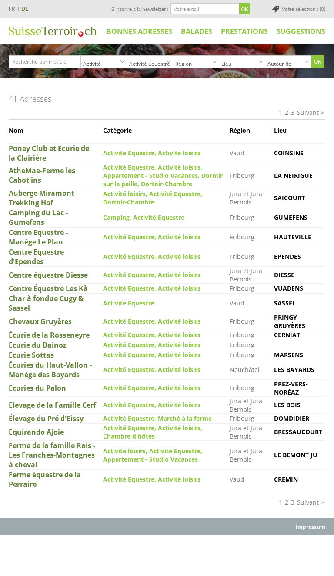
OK (317, 61)
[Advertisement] (167, 554)
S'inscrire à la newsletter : (139, 9)
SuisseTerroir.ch (52, 32)
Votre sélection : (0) (303, 9)
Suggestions (301, 31)
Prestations (244, 31)
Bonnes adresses (139, 31)
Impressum (310, 526)
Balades (196, 31)
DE (24, 9)
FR (12, 9)
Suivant (308, 112)
